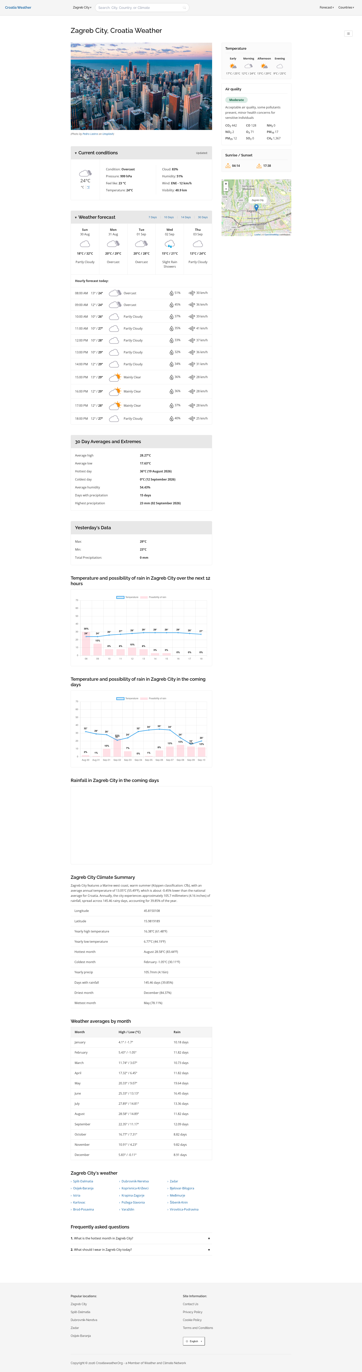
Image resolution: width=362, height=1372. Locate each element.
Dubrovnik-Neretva (135, 1181)
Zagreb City (79, 1304)
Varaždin (128, 1209)
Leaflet (257, 234)
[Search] (184, 7)
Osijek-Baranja (83, 1188)
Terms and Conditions (198, 1328)
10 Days (169, 217)
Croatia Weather (18, 7)
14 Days (186, 217)
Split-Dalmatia (83, 1181)
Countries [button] (346, 7)
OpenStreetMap (271, 234)
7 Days (153, 217)
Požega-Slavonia (133, 1202)
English (194, 1341)
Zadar (174, 1181)
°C (82, 187)
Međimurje (177, 1195)
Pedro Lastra (90, 134)
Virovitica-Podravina (184, 1209)
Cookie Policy (192, 1320)
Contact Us (190, 1304)
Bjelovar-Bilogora (182, 1188)
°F (88, 187)
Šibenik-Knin (179, 1202)
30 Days (203, 217)
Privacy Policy (192, 1312)
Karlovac (79, 1202)
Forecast (327, 7)
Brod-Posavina (83, 1209)
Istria (76, 1195)
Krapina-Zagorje (133, 1195)
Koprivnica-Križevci (135, 1188)
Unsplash (107, 134)
